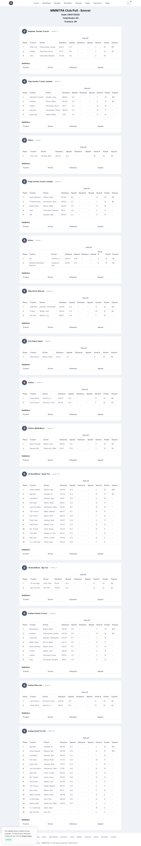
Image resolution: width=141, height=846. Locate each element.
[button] (129, 3)
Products (87, 837)
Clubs (107, 3)
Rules (87, 3)
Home (36, 3)
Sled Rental (53, 837)
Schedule (68, 3)
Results (57, 3)
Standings (46, 3)
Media (79, 837)
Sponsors (98, 3)
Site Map (104, 837)
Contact (113, 837)
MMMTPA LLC (47, 843)
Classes (78, 3)
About (96, 837)
